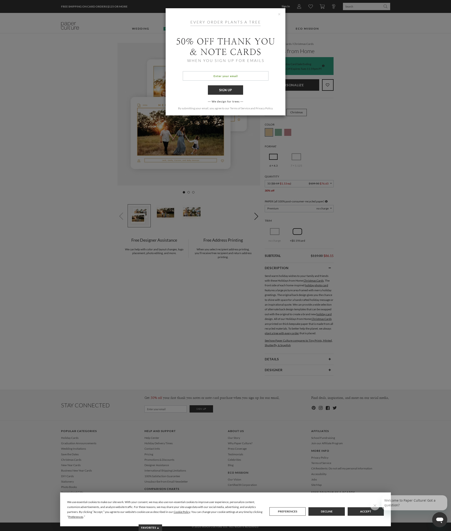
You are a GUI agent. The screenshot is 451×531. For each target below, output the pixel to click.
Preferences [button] (75, 517)
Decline (327, 511)
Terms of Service (240, 108)
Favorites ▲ (150, 527)
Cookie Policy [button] (182, 512)
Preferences (287, 511)
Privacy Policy (264, 108)
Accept (365, 511)
